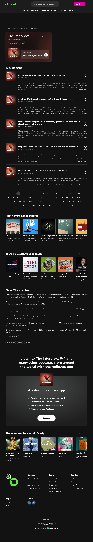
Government (13, 43)
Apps (73, 482)
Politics (27, 342)
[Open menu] (89, 4)
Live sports (45, 10)
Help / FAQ (74, 485)
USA (48, 519)
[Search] (56, 4)
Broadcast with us (33, 488)
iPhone (8, 502)
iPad (7, 505)
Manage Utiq (53, 488)
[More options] (48, 35)
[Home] (9, 28)
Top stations (24, 10)
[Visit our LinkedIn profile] (29, 503)
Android (8, 509)
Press (29, 482)
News (22, 43)
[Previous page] (14, 193)
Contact (73, 478)
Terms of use (53, 478)
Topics (71, 10)
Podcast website (11, 336)
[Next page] (77, 206)
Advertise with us (33, 485)
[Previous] (79, 215)
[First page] (10, 193)
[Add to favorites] (42, 35)
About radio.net (32, 478)
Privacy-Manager (55, 492)
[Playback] (46, 55)
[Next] (85, 215)
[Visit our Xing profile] (34, 503)
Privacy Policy (54, 482)
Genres (63, 10)
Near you (54, 10)
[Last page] (81, 206)
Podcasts (34, 10)
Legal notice (53, 485)
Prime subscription (77, 488)
